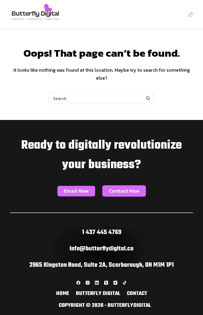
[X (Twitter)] (106, 283)
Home (62, 294)
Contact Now (124, 191)
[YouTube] (115, 283)
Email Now (76, 191)
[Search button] (148, 98)
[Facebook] (78, 283)
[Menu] (190, 14)
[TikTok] (125, 283)
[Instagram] (88, 283)
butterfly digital (98, 294)
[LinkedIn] (97, 283)
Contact (137, 294)
